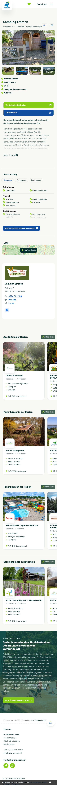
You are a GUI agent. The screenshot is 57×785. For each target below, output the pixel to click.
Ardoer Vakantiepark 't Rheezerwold (24, 600)
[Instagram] (12, 765)
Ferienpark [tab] (21, 180)
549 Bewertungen (19, 396)
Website (12, 299)
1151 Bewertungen (19, 546)
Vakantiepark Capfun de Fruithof (22, 525)
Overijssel (21, 379)
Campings (41, 4)
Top (50, 723)
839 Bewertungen (19, 471)
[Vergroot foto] (8, 71)
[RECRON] (7, 5)
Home (17, 720)
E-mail (11, 303)
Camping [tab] (8, 180)
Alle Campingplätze (38, 720)
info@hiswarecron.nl (12, 753)
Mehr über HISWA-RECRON (17, 700)
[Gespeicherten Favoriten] (29, 4)
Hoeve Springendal (15, 450)
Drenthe (20, 529)
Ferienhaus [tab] (36, 180)
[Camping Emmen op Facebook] (7, 310)
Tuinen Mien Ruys (14, 375)
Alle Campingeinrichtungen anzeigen (20, 228)
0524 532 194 (15, 296)
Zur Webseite (11, 113)
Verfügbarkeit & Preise (16, 105)
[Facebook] (5, 765)
